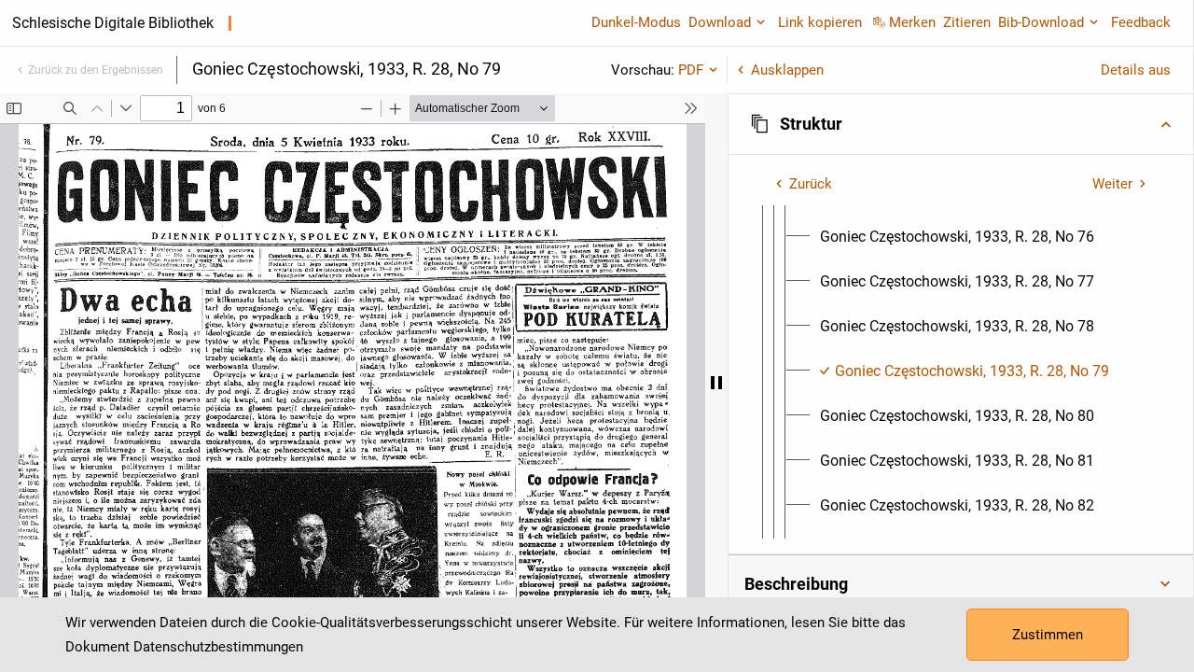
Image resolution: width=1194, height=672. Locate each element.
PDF (690, 70)
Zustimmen (1047, 634)
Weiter (1112, 183)
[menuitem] (957, 237)
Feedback (1141, 22)
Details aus (1136, 70)
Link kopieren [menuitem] (820, 22)
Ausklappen (787, 70)
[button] (961, 124)
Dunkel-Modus (636, 22)
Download (719, 22)
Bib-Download (1041, 22)
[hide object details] (716, 382)
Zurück (810, 183)
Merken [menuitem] (912, 22)
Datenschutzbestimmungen (218, 646)
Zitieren (967, 22)
